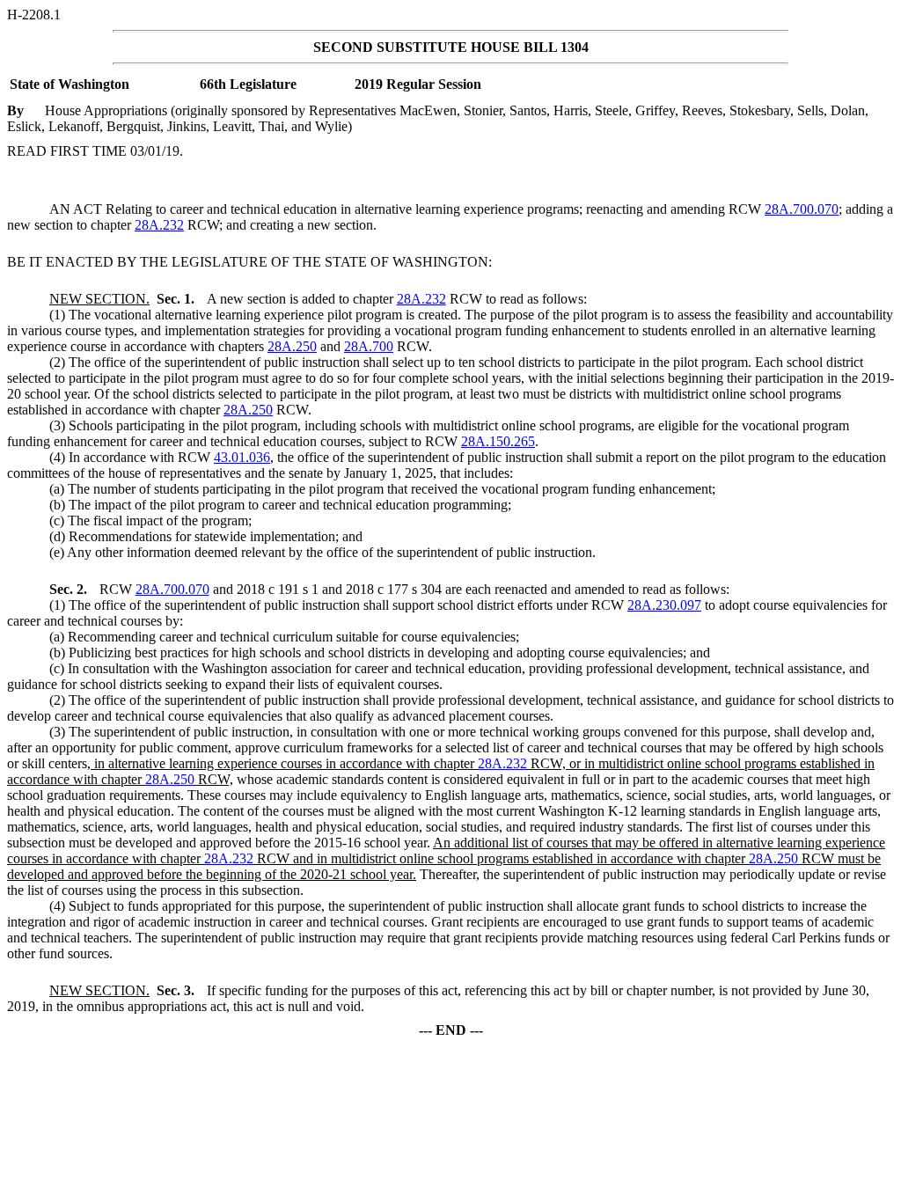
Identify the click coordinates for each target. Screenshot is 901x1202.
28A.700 (368, 346)
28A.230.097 (664, 604)
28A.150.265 (498, 441)
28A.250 (292, 346)
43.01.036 (242, 457)
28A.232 (159, 224)
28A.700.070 (802, 209)
